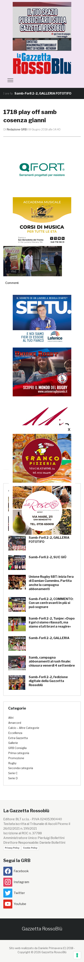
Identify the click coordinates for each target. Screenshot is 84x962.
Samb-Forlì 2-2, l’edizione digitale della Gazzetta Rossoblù (48, 681)
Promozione (16, 758)
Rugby (12, 763)
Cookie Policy (30, 847)
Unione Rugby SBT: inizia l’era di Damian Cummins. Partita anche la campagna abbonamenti (51, 583)
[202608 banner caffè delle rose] (42, 510)
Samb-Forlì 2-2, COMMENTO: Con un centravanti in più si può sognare (51, 603)
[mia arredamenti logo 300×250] (42, 424)
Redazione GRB (17, 129)
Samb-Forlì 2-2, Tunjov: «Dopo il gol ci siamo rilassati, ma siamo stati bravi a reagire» (52, 623)
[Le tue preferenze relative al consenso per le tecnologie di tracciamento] (77, 955)
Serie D (13, 778)
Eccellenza (15, 733)
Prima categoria (18, 753)
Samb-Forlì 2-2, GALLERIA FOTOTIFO (31, 93)
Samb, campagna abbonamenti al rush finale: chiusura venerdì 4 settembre (52, 662)
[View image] (32, 261)
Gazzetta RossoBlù (42, 929)
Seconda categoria (20, 768)
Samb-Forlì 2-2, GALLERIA (49, 638)
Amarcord (14, 722)
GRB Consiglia (17, 748)
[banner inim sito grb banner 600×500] (42, 26)
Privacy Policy (12, 847)
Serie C (13, 773)
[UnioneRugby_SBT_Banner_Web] (42, 372)
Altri (10, 717)
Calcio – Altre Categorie (23, 727)
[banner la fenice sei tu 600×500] (42, 319)
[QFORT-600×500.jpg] (42, 170)
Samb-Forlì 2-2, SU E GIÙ (47, 557)
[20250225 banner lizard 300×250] (42, 221)
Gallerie (13, 742)
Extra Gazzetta (18, 738)
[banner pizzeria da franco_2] (42, 458)
